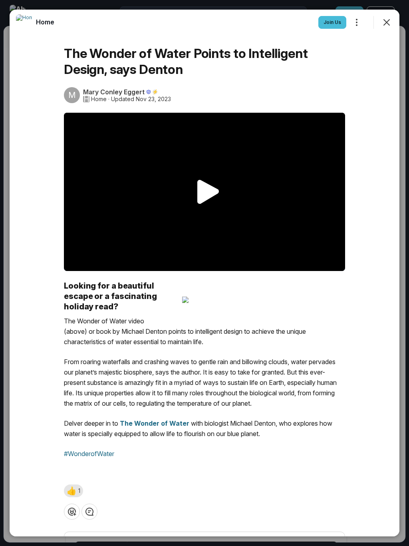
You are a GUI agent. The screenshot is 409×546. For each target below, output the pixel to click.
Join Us (332, 22)
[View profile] (24, 22)
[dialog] (204, 273)
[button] (73, 490)
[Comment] (89, 512)
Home (99, 99)
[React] (71, 511)
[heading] (45, 22)
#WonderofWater (89, 454)
